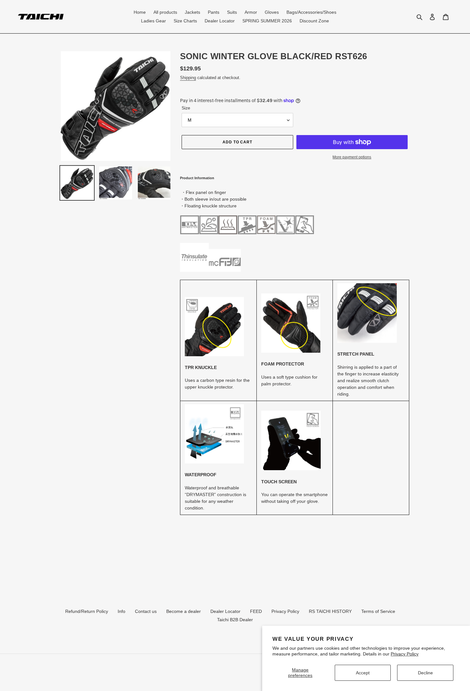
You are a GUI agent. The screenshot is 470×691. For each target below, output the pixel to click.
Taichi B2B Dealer (235, 619)
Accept (363, 672)
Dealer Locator (225, 611)
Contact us (146, 611)
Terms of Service (378, 611)
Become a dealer (183, 611)
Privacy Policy (405, 653)
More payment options (352, 157)
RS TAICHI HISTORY (330, 611)
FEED (256, 611)
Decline (425, 672)
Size (186, 107)
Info (121, 611)
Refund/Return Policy (86, 611)
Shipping (188, 77)
